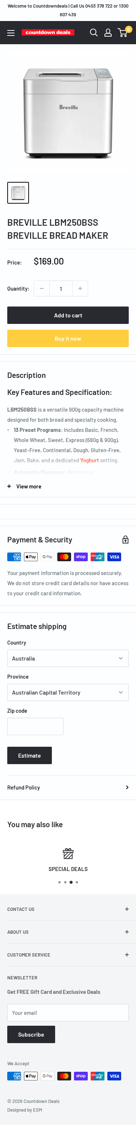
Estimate (29, 755)
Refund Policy (23, 787)
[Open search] (94, 33)
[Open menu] (11, 33)
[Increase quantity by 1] (80, 288)
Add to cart (68, 315)
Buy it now (68, 338)
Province (18, 676)
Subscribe (31, 1034)
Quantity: (18, 288)
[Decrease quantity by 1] (41, 288)
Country (16, 642)
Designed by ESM (24, 1110)
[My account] (108, 33)
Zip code (17, 710)
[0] (122, 32)
